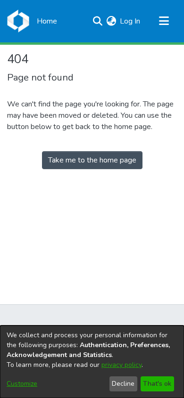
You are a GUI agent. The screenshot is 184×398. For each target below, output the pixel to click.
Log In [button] (130, 21)
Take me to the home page (92, 160)
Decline (123, 383)
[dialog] (92, 361)
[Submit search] (97, 21)
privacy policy (121, 364)
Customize (22, 383)
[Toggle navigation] (164, 21)
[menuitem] (111, 21)
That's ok (157, 383)
